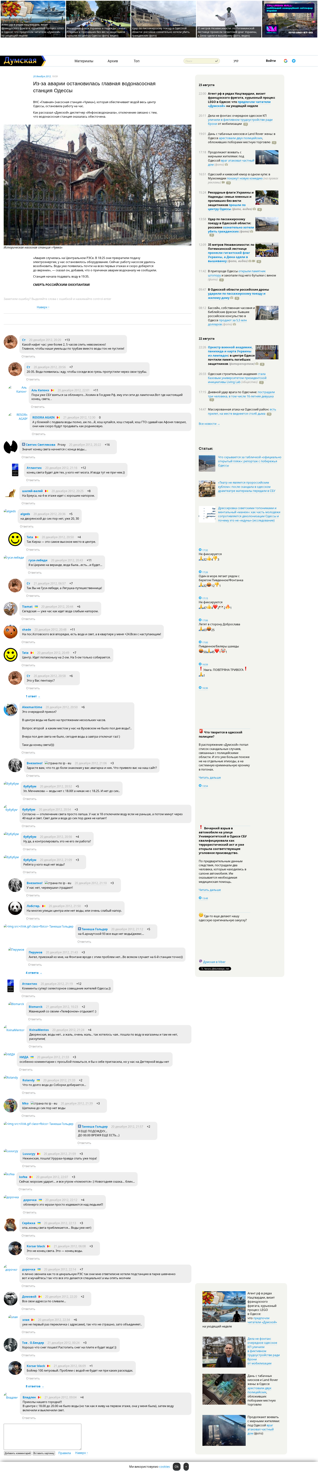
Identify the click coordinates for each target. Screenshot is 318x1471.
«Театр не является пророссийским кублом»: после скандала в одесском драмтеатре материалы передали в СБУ (246, 486)
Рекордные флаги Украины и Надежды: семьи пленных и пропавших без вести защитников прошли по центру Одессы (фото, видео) (96, 31)
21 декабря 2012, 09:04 (61, 1397)
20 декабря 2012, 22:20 (61, 1297)
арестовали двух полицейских (240, 138)
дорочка (30, 1200)
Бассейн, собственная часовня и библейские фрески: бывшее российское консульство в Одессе (231, 314)
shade (26, 630)
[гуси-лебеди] (14, 557)
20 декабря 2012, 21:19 (57, 984)
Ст (24, 340)
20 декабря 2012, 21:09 (56, 860)
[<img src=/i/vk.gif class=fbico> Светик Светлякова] (10, 453)
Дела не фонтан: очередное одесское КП (237, 116)
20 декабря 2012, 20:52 (56, 786)
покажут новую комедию (245, 178)
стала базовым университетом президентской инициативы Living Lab (237, 378)
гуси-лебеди (38, 560)
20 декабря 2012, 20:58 (50, 676)
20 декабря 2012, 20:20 (45, 340)
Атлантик (34, 468)
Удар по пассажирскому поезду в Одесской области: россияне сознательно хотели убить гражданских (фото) (161, 31)
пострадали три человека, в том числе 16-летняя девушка (241, 394)
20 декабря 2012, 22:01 (74, 390)
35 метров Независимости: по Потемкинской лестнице (231, 247)
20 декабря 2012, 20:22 (85, 445)
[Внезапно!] (15, 771)
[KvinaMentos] (14, 1030)
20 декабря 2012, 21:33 (53, 1057)
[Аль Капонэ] (17, 391)
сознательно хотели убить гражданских (231, 229)
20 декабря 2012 (42, 76)
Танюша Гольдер (94, 929)
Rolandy (28, 1080)
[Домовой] (10, 1304)
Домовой (29, 1297)
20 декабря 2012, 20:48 (50, 630)
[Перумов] (16, 950)
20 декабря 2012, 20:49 (53, 653)
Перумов (35, 952)
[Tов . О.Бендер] (10, 1351)
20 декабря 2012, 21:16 (61, 468)
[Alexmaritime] (10, 715)
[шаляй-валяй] (10, 499)
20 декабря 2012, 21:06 (91, 763)
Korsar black (36, 1246)
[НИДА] (9, 1054)
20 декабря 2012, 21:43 (62, 952)
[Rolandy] (11, 1077)
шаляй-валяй (32, 491)
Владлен (29, 1397)
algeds (25, 514)
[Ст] (10, 348)
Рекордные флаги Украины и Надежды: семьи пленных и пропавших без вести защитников (231, 198)
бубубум (29, 786)
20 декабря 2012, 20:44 (57, 607)
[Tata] (15, 545)
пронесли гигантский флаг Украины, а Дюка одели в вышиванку (229, 257)
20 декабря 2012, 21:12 (127, 929)
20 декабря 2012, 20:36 (49, 514)
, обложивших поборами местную (239, 140)
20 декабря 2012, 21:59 (60, 1154)
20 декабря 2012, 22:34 (54, 1320)
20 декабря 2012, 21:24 (68, 1030)
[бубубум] (11, 784)
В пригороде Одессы (223, 271)
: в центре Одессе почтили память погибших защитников (231, 359)
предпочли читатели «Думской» (262, 1320)
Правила (64, 1453)
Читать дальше (210, 777)
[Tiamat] (10, 614)
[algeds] (10, 511)
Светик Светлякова (40, 445)
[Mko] (10, 1111)
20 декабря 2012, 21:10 (91, 883)
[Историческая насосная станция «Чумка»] (97, 244)
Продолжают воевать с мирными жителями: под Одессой (226, 156)
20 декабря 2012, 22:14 (60, 1269)
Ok (177, 1467)
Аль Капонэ (40, 390)
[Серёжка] (10, 1231)
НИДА (24, 1057)
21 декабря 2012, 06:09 (70, 1366)
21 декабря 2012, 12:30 (79, 417)
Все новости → (209, 424)
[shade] (10, 637)
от (229, 124)
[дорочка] (11, 1197)
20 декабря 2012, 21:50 (65, 906)
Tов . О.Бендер (33, 1343)
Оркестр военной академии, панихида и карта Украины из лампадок (230, 351)
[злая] (13, 1317)
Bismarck (36, 1007)
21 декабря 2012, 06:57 (50, 583)
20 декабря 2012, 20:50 (58, 537)
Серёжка (28, 1223)
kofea (23, 1177)
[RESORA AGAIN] (18, 419)
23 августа (207, 85)
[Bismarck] (16, 1004)
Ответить (28, 356)
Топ (136, 61)
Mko (25, 1103)
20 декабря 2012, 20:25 (68, 491)
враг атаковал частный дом (231, 162)
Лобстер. (33, 906)
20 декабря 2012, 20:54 (55, 809)
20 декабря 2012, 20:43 (67, 560)
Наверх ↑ (43, 307)
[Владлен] (11, 1397)
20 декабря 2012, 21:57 (127, 1127)
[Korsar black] (15, 1254)
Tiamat (27, 607)
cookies (164, 1467)
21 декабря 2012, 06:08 (70, 1246)
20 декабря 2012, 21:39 (77, 1103)
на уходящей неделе (241, 106)
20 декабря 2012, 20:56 (50, 367)
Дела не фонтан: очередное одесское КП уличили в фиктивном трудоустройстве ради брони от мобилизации (264, 1351)
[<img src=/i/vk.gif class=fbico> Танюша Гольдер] (38, 926)
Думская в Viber (214, 962)
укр (236, 60)
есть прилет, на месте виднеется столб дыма (242, 411)
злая (26, 1320)
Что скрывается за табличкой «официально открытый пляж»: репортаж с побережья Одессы (249, 461)
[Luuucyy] (11, 1151)
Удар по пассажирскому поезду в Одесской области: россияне (229, 223)
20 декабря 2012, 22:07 (52, 1177)
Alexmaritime (32, 707)
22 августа (207, 339)
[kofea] (9, 1174)
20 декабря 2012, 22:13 (60, 1223)
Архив (113, 61)
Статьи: (206, 448)
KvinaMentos (39, 1030)
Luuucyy (29, 1154)
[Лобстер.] (15, 914)
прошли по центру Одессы (227, 207)
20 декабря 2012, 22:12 (61, 1200)
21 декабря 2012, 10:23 (62, 1007)
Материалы (84, 61)
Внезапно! (35, 763)
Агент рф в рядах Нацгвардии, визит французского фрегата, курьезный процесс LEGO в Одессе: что (241, 98)
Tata (30, 537)
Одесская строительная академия (233, 374)
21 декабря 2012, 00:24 (63, 1343)
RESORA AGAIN (43, 417)
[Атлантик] (15, 476)
